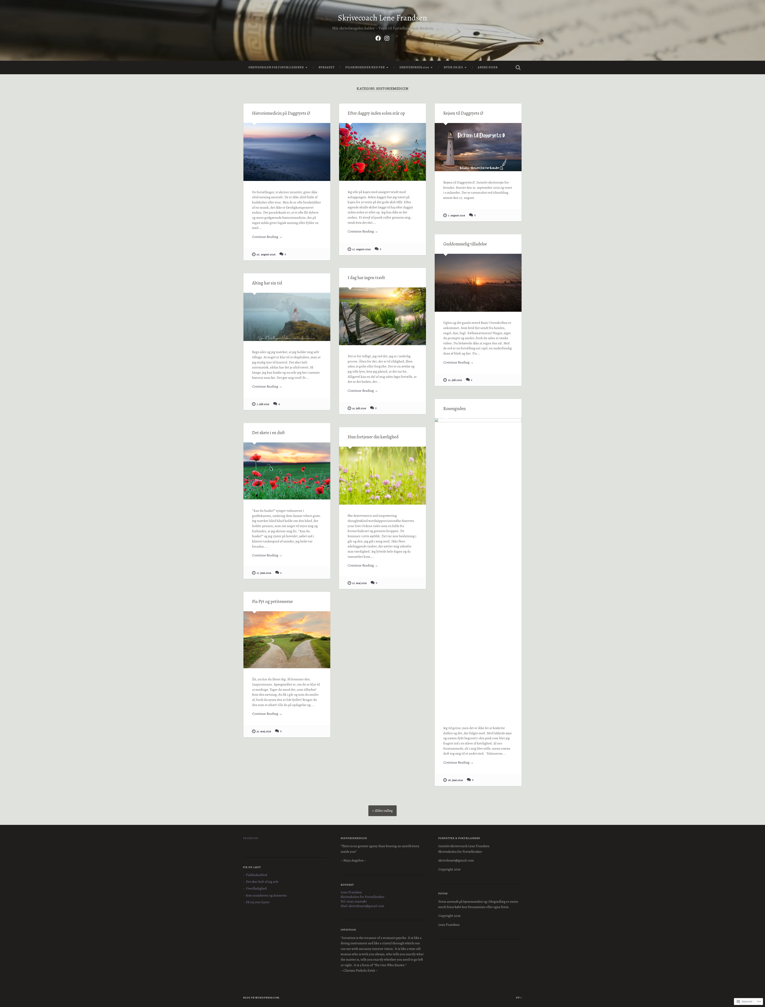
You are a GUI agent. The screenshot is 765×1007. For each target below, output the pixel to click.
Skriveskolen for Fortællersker (276, 67)
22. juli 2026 (359, 408)
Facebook (250, 838)
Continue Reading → (267, 236)
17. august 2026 (361, 249)
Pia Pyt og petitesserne (272, 601)
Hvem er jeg (453, 67)
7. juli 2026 (263, 404)
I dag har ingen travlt (366, 277)
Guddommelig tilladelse (465, 244)
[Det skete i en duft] (286, 471)
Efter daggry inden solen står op (376, 113)
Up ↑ (519, 997)
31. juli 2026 (455, 380)
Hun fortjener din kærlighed (373, 437)
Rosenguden (454, 408)
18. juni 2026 (455, 780)
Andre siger (488, 67)
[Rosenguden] (478, 567)
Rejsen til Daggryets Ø (463, 113)
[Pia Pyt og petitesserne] (286, 639)
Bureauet (326, 67)
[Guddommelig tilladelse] (478, 283)
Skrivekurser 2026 (414, 67)
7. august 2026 (456, 215)
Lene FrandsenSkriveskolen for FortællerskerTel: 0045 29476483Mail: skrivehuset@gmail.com (362, 899)
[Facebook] (378, 37)
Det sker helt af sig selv (262, 881)
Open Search (518, 67)
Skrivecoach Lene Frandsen (382, 17)
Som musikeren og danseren (266, 895)
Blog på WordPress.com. (261, 997)
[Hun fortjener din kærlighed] (382, 476)
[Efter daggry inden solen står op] (382, 152)
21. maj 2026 (264, 731)
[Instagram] (387, 37)
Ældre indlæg (384, 811)
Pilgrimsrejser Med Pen (365, 67)
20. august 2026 (266, 254)
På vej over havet (258, 902)
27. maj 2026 (359, 583)
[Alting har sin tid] (286, 317)
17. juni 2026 (264, 573)
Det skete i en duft (268, 433)
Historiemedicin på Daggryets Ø (281, 113)
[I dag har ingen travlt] (382, 316)
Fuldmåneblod (256, 875)
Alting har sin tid (267, 283)
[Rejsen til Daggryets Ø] (478, 147)
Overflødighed (256, 888)
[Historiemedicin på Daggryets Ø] (286, 152)
